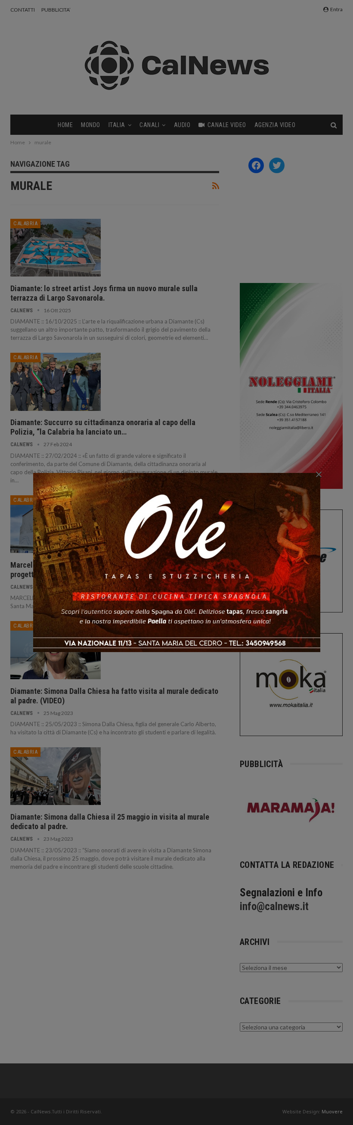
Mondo (90, 124)
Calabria (25, 223)
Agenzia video (275, 124)
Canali (149, 124)
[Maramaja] (291, 810)
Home (65, 124)
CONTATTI (22, 9)
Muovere (332, 1111)
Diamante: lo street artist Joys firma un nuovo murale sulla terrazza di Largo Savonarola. (104, 293)
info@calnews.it (274, 906)
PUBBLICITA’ (56, 9)
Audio (182, 124)
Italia (116, 124)
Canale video (226, 124)
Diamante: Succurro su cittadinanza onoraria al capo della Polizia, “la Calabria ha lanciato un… (102, 427)
